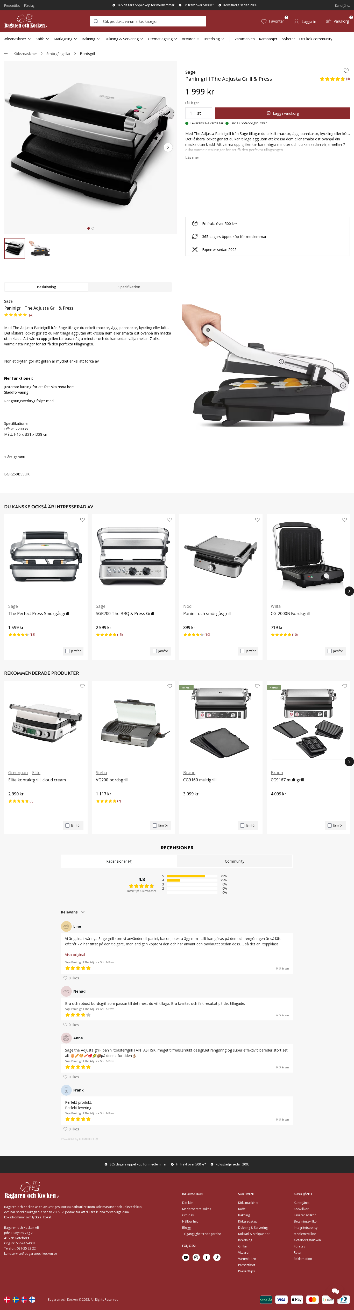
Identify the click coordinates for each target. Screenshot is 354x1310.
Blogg (186, 1227)
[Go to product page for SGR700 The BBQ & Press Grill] (133, 556)
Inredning (212, 38)
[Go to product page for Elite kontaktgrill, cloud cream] (46, 723)
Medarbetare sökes (196, 1209)
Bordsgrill (88, 53)
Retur (298, 1252)
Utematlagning (160, 38)
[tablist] (88, 287)
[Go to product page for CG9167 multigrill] (308, 723)
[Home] (25, 21)
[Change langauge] (7, 1300)
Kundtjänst (342, 5)
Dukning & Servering (121, 38)
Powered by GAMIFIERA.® (79, 1139)
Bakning (88, 38)
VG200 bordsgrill (112, 780)
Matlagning (63, 38)
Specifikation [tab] (129, 286)
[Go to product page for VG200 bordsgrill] (133, 723)
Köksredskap (247, 1221)
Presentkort (246, 1265)
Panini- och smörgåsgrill (207, 613)
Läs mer (192, 157)
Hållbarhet (190, 1221)
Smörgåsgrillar (58, 53)
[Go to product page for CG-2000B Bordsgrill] (308, 556)
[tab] (88, 228)
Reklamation (303, 1259)
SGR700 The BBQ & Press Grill (125, 613)
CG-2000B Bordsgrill (290, 613)
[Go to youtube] (185, 1257)
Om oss (188, 1215)
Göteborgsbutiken (307, 1240)
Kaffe (40, 38)
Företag (29, 5)
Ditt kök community (315, 38)
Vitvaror (188, 38)
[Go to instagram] (196, 1257)
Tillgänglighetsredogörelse (202, 1234)
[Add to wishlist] (346, 70)
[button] (335, 80)
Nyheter (288, 38)
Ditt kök (187, 1202)
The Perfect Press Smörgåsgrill (38, 613)
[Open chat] (335, 1291)
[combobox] (148, 21)
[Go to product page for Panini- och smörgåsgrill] (221, 556)
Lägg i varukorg (286, 113)
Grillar (242, 1246)
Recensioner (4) (119, 861)
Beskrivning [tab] (46, 286)
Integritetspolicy (305, 1227)
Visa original (75, 954)
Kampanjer (268, 38)
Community (234, 861)
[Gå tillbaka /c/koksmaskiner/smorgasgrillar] (5, 53)
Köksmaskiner (14, 38)
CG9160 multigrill (199, 780)
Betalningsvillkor (306, 1221)
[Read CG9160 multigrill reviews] (189, 802)
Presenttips (12, 5)
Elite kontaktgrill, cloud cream (37, 780)
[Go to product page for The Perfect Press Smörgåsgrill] (46, 556)
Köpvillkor (301, 1209)
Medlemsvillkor (305, 1234)
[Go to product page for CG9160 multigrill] (221, 723)
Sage (190, 72)
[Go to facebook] (206, 1257)
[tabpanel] (88, 390)
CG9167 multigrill (287, 780)
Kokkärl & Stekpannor (254, 1234)
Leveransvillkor (305, 1215)
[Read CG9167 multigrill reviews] (276, 802)
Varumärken (245, 38)
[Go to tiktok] (217, 1257)
